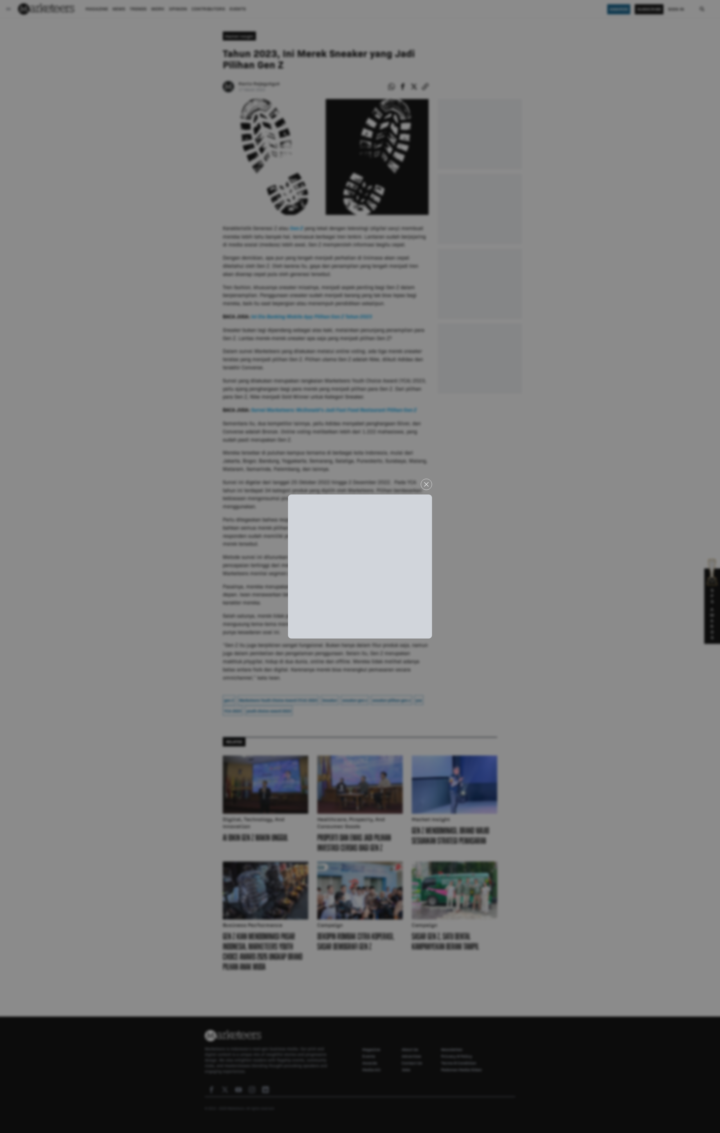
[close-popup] (426, 484)
